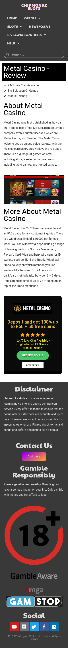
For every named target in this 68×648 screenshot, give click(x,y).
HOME (12, 18)
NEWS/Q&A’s (40, 26)
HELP (11, 43)
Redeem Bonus (32, 355)
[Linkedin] (54, 626)
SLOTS (12, 26)
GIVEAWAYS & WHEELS (24, 34)
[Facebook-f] (44, 626)
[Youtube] (14, 626)
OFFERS (30, 18)
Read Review (32, 365)
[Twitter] (34, 626)
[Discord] (24, 626)
